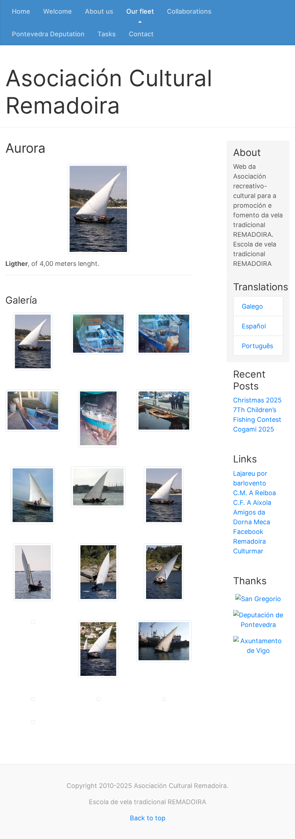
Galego (252, 306)
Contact (141, 34)
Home (21, 11)
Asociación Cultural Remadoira (108, 91)
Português (257, 346)
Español (254, 326)
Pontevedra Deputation (48, 34)
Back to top (147, 818)
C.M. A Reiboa (254, 493)
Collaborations (189, 11)
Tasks (106, 34)
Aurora (25, 148)
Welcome (57, 11)
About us (99, 11)
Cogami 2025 (253, 429)
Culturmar (248, 551)
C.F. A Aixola (252, 502)
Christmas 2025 (257, 400)
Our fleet (140, 11)
